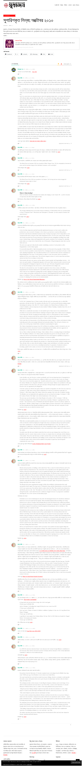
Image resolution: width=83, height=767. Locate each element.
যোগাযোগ (70, 5)
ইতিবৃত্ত (61, 5)
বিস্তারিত (19, 363)
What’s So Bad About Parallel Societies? (33, 576)
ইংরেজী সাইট (57, 5)
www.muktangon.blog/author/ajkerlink (24, 47)
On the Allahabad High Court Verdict (41, 443)
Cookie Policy (29, 764)
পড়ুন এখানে (34, 71)
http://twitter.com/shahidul (30, 599)
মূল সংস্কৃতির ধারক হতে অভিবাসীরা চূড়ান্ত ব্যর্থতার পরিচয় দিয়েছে (52, 550)
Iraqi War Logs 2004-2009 (33, 631)
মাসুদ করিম (20, 78)
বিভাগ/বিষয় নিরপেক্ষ (7, 15)
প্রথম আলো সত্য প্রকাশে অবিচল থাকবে (38, 141)
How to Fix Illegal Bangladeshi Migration (34, 279)
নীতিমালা (65, 5)
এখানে (59, 152)
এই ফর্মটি (34, 753)
